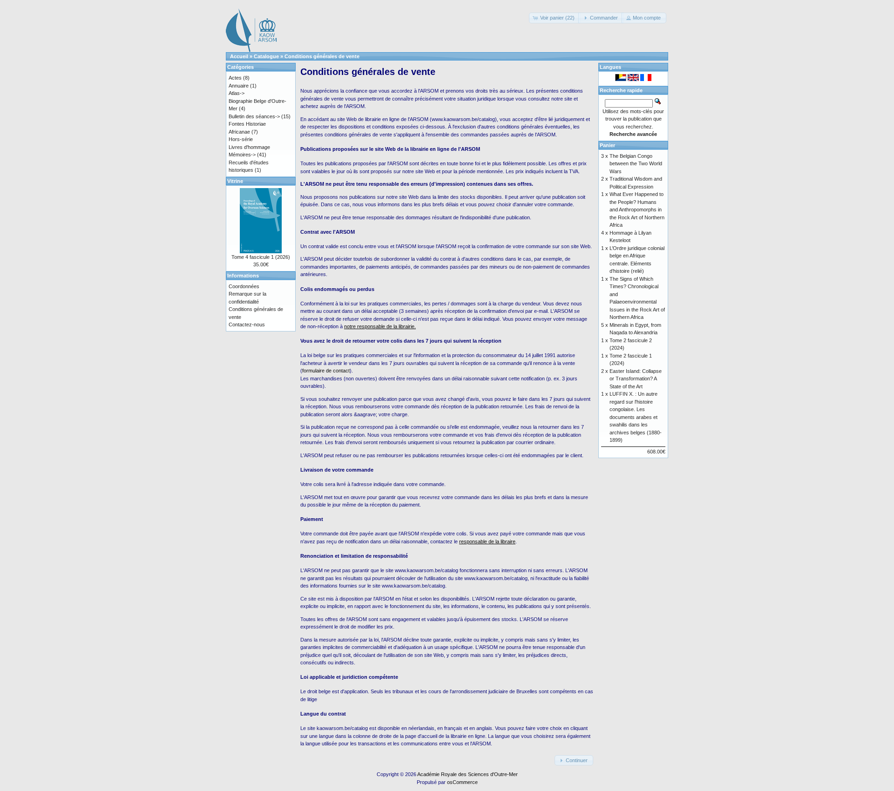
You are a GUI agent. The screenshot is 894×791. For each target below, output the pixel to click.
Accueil (239, 56)
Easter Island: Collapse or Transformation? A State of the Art (636, 378)
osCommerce (462, 782)
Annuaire (239, 85)
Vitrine (235, 181)
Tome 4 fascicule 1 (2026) (260, 257)
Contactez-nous (247, 324)
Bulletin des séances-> (254, 116)
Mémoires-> (242, 154)
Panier (607, 145)
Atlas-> (236, 93)
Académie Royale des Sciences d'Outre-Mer (467, 774)
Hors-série (241, 139)
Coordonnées (244, 286)
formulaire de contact (326, 370)
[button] (554, 18)
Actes (235, 78)
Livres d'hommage (249, 147)
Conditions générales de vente (321, 56)
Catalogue (266, 56)
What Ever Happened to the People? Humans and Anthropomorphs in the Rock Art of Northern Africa (637, 209)
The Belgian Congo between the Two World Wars (636, 163)
